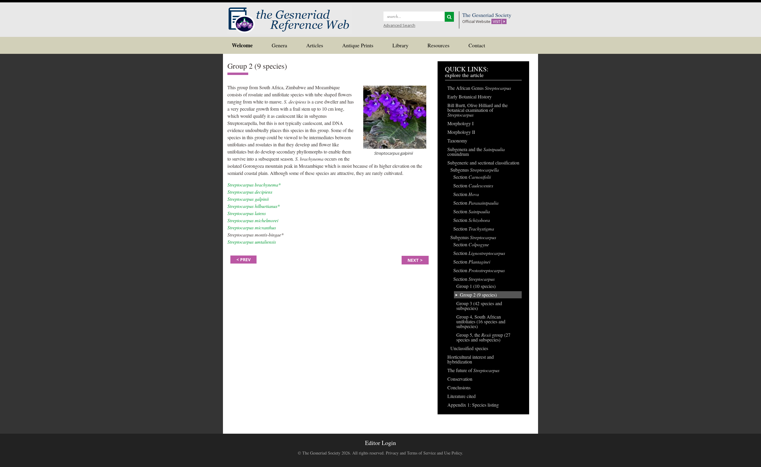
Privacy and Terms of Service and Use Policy (424, 453)
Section (472, 177)
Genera (279, 45)
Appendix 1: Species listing (473, 405)
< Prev (243, 259)
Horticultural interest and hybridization (470, 359)
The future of (473, 370)
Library (400, 45)
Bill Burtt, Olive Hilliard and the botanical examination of (477, 110)
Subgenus (474, 170)
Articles (314, 45)
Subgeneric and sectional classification (483, 162)
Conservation (459, 379)
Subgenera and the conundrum (476, 151)
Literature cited (461, 396)
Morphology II (461, 132)
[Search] (449, 17)
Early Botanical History (469, 96)
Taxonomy (457, 140)
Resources (438, 45)
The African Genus (479, 88)
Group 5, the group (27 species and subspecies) (483, 337)
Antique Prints (357, 45)
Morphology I (460, 123)
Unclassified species (469, 348)
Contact (476, 45)
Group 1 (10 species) (476, 286)
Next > (415, 260)
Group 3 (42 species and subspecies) (479, 305)
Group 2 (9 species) (478, 295)
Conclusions (459, 387)
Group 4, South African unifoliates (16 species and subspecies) (480, 321)
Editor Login (380, 443)
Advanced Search (399, 25)
